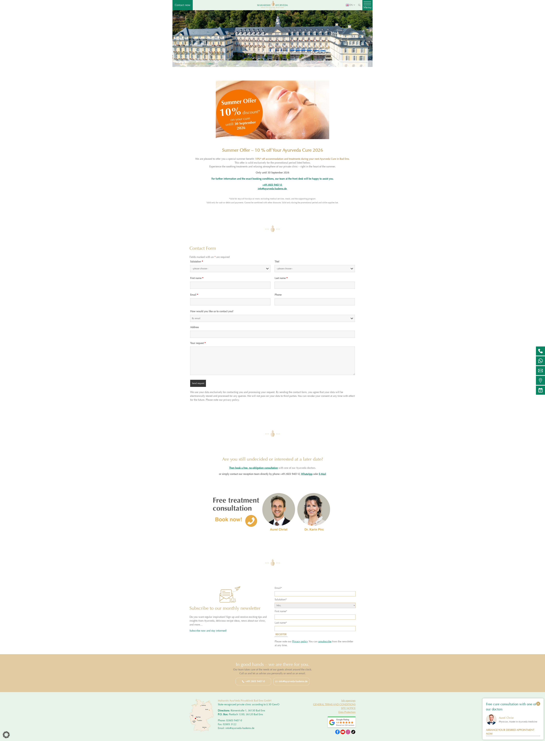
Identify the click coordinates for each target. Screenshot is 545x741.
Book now (240, 391)
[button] (6, 735)
